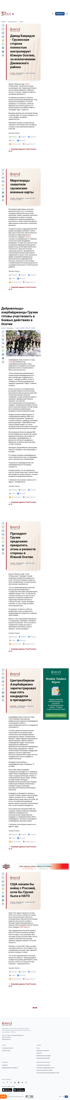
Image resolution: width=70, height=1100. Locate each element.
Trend (27, 84)
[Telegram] (18, 1082)
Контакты (39, 1053)
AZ (63, 1096)
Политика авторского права (44, 1070)
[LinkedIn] (22, 1082)
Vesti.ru (28, 237)
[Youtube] (14, 1082)
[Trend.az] (7, 14)
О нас (37, 1048)
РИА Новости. (25, 927)
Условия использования (43, 1065)
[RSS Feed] (26, 1082)
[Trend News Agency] (7, 1024)
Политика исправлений (43, 1058)
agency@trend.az (6, 1039)
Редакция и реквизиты (42, 1050)
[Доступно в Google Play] (19, 1090)
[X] (11, 1082)
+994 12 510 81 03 (6, 1037)
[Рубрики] (67, 13)
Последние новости (7, 1048)
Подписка (5, 1065)
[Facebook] (7, 1082)
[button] (3, 25)
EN (60, 1096)
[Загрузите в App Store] (7, 1090)
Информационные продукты (10, 1067)
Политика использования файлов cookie (47, 1072)
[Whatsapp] (3, 1082)
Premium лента (6, 1050)
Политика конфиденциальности (45, 1067)
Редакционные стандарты (43, 1055)
